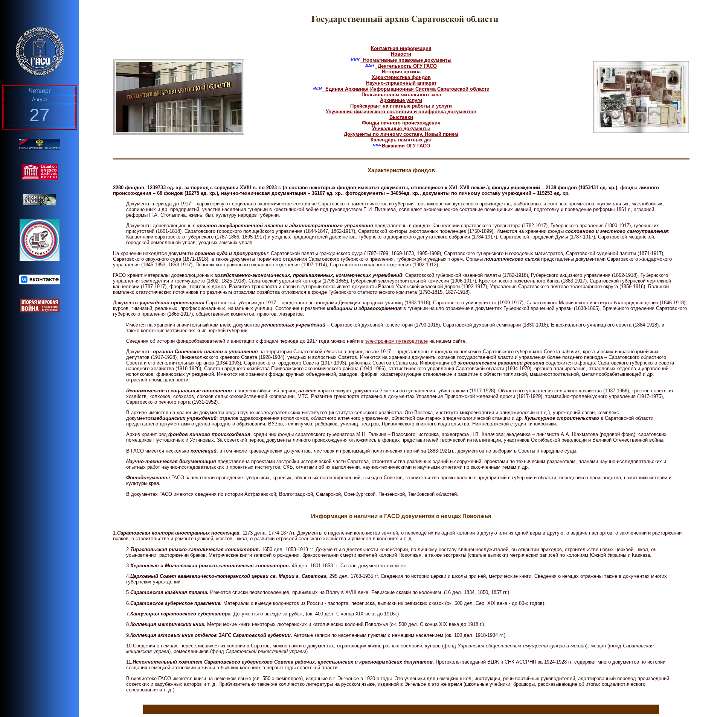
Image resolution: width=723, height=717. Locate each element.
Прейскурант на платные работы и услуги (401, 106)
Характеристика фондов (401, 77)
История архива (401, 71)
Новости (401, 54)
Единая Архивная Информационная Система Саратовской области (406, 89)
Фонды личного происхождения (401, 123)
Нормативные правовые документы (405, 60)
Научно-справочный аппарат (401, 83)
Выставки (401, 117)
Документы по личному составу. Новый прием (401, 134)
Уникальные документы (401, 128)
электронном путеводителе (396, 341)
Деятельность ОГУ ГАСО (406, 66)
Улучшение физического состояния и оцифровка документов (401, 111)
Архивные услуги (401, 100)
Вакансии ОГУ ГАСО (406, 146)
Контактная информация (401, 48)
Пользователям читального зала (401, 94)
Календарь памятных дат (401, 140)
